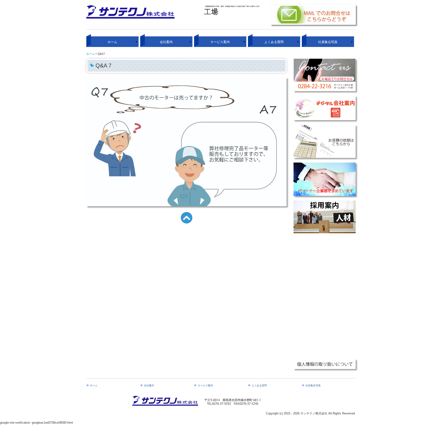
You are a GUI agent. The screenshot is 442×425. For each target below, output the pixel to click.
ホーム (112, 42)
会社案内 (166, 42)
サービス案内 (220, 42)
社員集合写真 (327, 42)
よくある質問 (274, 42)
